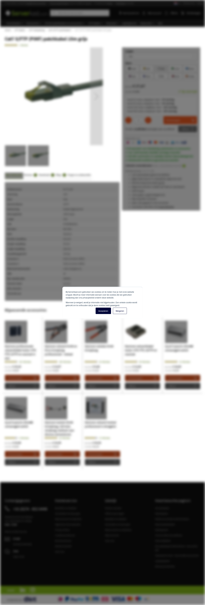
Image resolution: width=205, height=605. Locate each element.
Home (8, 30)
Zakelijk (200, 3)
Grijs (161, 68)
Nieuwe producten (165, 566)
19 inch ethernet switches (168, 535)
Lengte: (129, 51)
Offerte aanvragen (114, 513)
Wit (161, 76)
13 (104, 438)
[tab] (14, 175)
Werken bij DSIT (63, 546)
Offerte (185, 129)
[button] (96, 96)
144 (65, 361)
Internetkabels (163, 540)
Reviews (30, 174)
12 (184, 361)
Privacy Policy (62, 529)
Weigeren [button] (120, 310)
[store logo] (26, 12)
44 (144, 361)
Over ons (60, 551)
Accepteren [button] (103, 310)
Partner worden (113, 508)
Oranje (190, 76)
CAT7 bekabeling (37, 30)
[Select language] (177, 3)
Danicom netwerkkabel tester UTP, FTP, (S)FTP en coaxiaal (141, 350)
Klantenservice (189, 3)
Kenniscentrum (131, 13)
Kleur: (128, 63)
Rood (175, 76)
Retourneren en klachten (68, 519)
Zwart (132, 68)
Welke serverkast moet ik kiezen (172, 519)
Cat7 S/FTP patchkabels (59, 30)
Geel (146, 68)
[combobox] (79, 13)
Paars (147, 76)
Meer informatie (14, 174)
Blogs (60, 174)
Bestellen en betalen (66, 508)
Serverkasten (162, 508)
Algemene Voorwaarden (68, 524)
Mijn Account (112, 535)
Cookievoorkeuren (65, 535)
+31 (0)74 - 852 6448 (30, 508)
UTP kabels (19, 30)
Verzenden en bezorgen (67, 513)
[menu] (104, 23)
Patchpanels (161, 529)
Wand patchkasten (165, 524)
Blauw (190, 68)
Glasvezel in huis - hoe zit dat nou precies (177, 555)
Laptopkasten (162, 560)
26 (104, 361)
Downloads (46, 174)
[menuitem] (15, 23)
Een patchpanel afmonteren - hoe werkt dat (176, 548)
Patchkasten (161, 513)
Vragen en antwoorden (79, 174)
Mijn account (154, 13)
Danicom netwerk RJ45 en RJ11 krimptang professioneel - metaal (61, 350)
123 (25, 361)
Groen (175, 68)
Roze (132, 76)
